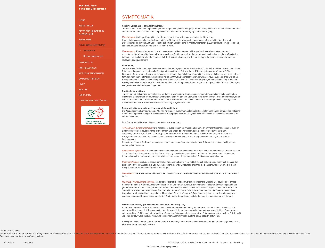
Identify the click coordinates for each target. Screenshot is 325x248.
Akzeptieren (9, 242)
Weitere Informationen (157, 246)
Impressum (173, 246)
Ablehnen (28, 242)
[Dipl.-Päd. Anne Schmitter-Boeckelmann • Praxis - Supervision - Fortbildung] (95, 7)
